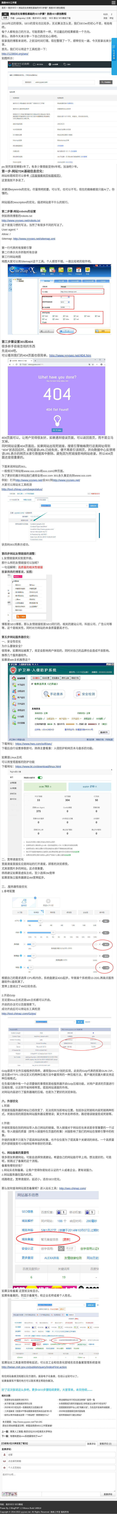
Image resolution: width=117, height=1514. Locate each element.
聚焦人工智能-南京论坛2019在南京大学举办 (31, 1431)
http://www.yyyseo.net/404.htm (70, 355)
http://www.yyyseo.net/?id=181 (27, 1422)
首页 (4, 8)
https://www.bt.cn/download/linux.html (38, 766)
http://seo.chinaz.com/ (72, 1188)
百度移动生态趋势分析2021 (16, 1400)
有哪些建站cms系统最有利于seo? (26, 1436)
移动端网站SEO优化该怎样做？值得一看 (77, 1400)
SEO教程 (19, 1504)
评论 (111, 18)
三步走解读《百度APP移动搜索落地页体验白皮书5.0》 (28, 1411)
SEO (51, 18)
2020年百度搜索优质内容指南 (72, 1411)
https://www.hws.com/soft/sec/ (33, 743)
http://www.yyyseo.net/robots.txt (21, 220)
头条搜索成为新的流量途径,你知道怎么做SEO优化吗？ (83, 1403)
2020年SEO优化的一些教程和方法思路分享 (23, 1407)
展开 (114, 56)
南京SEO (12, 8)
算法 (56, 18)
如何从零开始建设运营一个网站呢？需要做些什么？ (27, 1415)
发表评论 (91, 1444)
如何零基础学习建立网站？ (71, 1415)
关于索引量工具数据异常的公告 (18, 1403)
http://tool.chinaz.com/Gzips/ (19, 1013)
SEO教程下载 (64, 18)
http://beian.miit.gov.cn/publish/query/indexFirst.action (34, 1367)
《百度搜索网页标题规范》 (45, 175)
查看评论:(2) (106, 1443)
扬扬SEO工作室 (39, 1425)
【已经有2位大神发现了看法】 (14, 1443)
